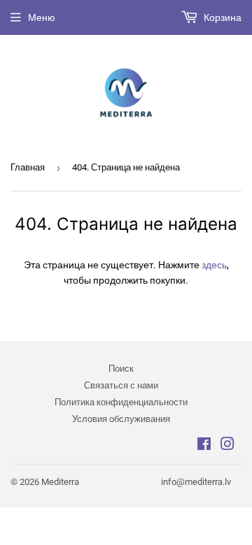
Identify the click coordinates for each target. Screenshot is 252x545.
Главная (27, 167)
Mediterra (60, 482)
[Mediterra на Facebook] (204, 445)
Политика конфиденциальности (121, 402)
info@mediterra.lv (196, 482)
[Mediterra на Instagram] (227, 445)
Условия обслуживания (121, 419)
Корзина (221, 17)
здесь (214, 264)
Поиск (121, 368)
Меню (41, 17)
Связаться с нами (121, 385)
